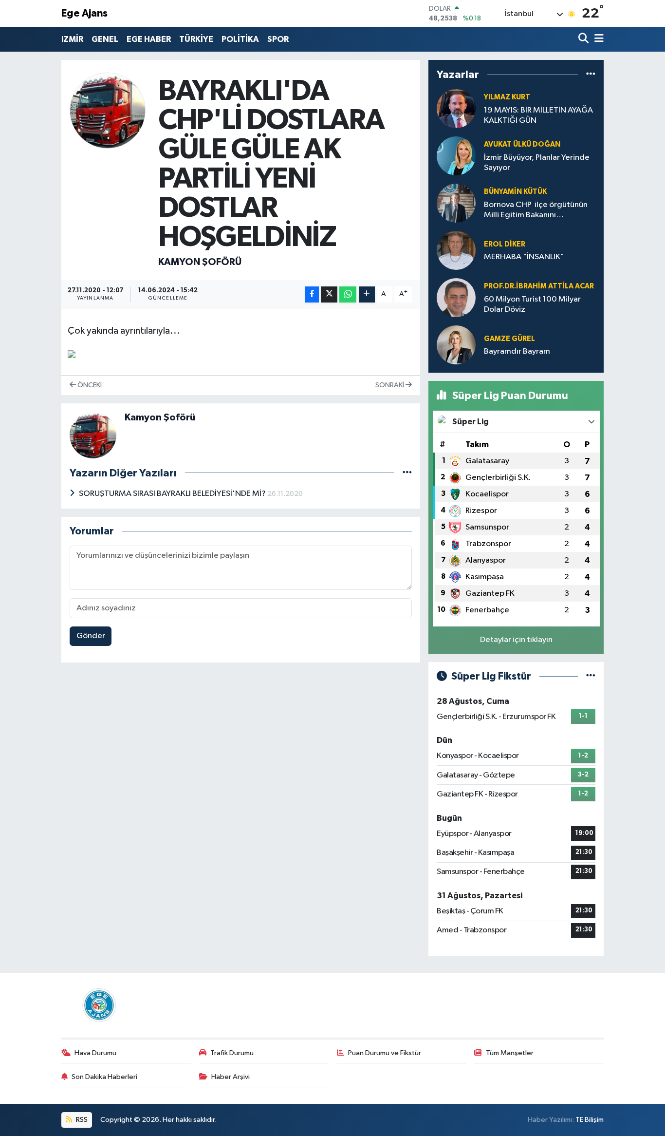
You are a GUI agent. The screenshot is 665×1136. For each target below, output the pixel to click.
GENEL (105, 39)
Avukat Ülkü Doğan (522, 144)
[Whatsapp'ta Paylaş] (347, 294)
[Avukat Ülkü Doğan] (456, 156)
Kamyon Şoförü (199, 262)
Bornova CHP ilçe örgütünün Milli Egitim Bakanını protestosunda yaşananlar (536, 211)
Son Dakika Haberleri (104, 1076)
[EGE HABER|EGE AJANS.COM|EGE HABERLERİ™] (97, 1005)
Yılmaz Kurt (507, 97)
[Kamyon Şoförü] (108, 110)
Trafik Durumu (232, 1053)
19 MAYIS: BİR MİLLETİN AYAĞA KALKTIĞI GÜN (538, 115)
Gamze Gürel (509, 338)
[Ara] (584, 39)
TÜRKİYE (196, 39)
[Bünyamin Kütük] (456, 203)
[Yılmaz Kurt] (456, 109)
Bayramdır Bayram (517, 351)
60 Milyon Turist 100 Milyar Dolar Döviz (532, 304)
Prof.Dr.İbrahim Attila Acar (539, 286)
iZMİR (72, 39)
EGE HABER (149, 39)
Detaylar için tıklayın (516, 640)
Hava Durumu (95, 1053)
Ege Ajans (84, 13)
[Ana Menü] (597, 39)
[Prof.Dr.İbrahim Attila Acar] (456, 298)
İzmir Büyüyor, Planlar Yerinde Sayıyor (537, 162)
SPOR (278, 39)
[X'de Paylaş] (329, 294)
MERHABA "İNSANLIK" (524, 257)
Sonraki (390, 385)
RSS (81, 1119)
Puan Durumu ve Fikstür (384, 1053)
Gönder (90, 636)
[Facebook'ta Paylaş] (312, 294)
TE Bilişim (589, 1119)
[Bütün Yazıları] (407, 473)
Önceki (89, 385)
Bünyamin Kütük (515, 191)
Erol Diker (504, 244)
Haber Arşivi (230, 1076)
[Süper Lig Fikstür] (590, 676)
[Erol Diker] (456, 250)
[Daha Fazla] (367, 294)
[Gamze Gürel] (456, 345)
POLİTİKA (240, 39)
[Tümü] (590, 75)
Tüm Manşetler (510, 1053)
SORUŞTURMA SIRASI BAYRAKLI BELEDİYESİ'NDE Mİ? (173, 494)
